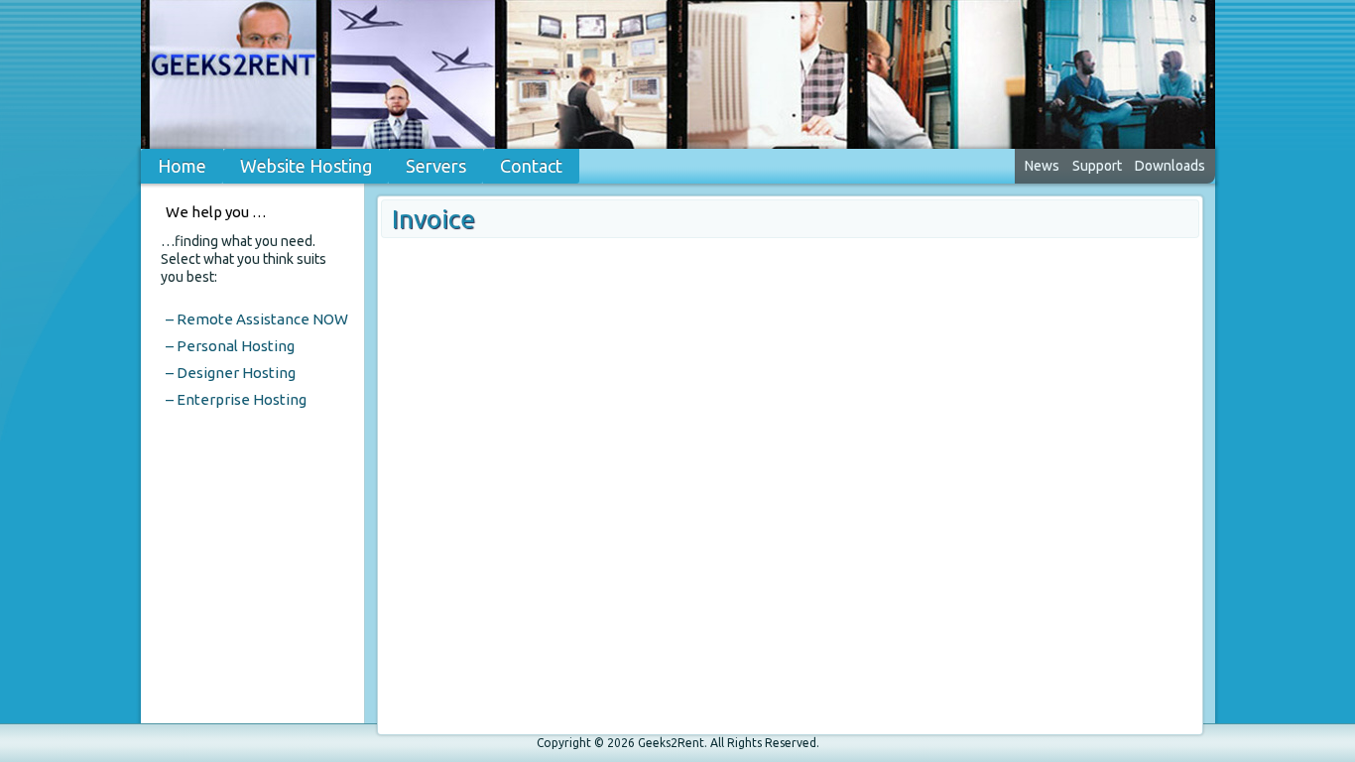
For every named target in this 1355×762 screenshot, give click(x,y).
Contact (531, 166)
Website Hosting (306, 166)
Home (182, 166)
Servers (436, 166)
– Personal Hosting (230, 345)
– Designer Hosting (231, 372)
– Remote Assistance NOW (257, 319)
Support (1097, 166)
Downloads (1170, 166)
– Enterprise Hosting (236, 399)
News (1042, 166)
